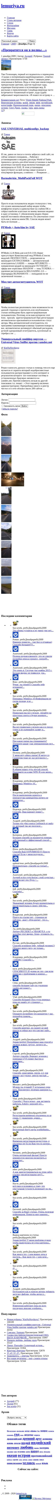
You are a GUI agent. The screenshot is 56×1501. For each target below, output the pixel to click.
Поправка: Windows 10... (25, 783)
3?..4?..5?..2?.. (13, 1353)
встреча (51, 1431)
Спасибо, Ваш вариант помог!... (28, 812)
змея (38, 102)
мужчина (21, 1451)
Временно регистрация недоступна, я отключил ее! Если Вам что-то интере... (32, 1142)
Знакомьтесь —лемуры (18, 1356)
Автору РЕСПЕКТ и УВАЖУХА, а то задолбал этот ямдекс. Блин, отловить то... (33, 932)
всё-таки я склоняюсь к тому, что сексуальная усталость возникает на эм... (33, 1187)
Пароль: (5, 403)
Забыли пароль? (10, 409)
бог (38, 1431)
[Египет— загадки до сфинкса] (15, 860)
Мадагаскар (11, 1431)
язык (45, 1463)
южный (38, 1463)
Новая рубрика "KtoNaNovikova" (23, 1319)
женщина (47, 1439)
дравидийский (14, 1439)
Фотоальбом (13, 25)
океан (37, 105)
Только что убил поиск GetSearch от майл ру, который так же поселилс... (33, 824)
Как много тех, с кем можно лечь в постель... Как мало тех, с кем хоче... (30, 1255)
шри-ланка (39, 108)
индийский (46, 102)
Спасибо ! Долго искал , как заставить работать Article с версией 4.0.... (31, 1102)
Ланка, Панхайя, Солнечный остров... (25, 1345)
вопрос (44, 1431)
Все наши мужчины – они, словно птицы (27, 1358)
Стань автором (14, 20)
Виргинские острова (11, 102)
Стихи (10, 23)
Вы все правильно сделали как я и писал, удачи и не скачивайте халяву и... (33, 728)
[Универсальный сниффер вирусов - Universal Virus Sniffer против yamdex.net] (15, 637)
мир (15, 1451)
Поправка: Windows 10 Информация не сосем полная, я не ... (32, 699)
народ (35, 1451)
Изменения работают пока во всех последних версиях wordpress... (29, 1307)
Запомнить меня (12, 406)
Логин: (4, 400)
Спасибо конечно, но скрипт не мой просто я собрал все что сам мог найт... (32, 1029)
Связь (9, 30)
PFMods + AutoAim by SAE (18, 227)
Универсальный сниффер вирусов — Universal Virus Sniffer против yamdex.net (26, 340)
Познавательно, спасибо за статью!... (31, 866)
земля (32, 102)
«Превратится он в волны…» (24, 50)
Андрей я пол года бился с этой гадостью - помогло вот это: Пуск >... (34, 878)
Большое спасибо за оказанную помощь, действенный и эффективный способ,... (32, 838)
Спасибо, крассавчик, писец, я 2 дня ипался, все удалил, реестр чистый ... (31, 1074)
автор (27, 1431)
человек (29, 1463)
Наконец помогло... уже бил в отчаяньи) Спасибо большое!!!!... (32, 643)
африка (33, 1431)
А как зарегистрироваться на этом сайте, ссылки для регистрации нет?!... (33, 1173)
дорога (37, 1435)
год (16, 1434)
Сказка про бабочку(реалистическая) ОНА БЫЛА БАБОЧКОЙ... (28, 1336)
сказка (24, 108)
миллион (10, 1451)
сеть (20, 1459)
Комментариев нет (10, 100)
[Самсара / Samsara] (15, 1150)
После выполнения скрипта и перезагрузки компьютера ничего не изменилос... (30, 798)
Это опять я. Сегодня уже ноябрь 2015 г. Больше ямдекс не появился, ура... (32, 671)
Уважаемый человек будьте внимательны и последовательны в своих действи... (34, 904)
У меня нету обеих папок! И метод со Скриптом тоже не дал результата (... (31, 756)
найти (28, 1451)
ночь (41, 1451)
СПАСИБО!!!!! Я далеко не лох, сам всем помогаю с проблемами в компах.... (33, 972)
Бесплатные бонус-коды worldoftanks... (31, 1129)
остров (4, 108)
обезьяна (47, 1451)
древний (28, 1438)
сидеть (25, 1459)
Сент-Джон (14, 108)
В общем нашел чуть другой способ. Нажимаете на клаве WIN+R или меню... (33, 770)
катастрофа (6, 105)
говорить (10, 1435)
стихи (30, 1459)
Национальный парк (23, 105)
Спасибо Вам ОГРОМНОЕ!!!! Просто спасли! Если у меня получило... (31, 853)
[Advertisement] (14, 1378)
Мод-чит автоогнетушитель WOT (22, 281)
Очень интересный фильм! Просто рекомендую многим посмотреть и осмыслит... (30, 1158)
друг (38, 1438)
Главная (11, 17)
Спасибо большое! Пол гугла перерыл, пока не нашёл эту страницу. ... (32, 1000)
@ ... (15, 1200)
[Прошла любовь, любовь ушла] (15, 1181)
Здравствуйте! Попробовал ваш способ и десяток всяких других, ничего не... (33, 1043)
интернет (13, 1447)
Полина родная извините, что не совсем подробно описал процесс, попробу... (32, 657)
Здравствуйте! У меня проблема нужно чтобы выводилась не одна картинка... (32, 1241)
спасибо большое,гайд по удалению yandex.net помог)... (30, 986)
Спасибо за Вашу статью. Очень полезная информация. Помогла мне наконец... (33, 1213)
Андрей (28, 56)
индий (25, 1443)
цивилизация (14, 1463)
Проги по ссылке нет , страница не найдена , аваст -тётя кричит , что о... (31, 918)
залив (25, 102)
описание (46, 105)
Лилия (10, 1404)
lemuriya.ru (13, 5)
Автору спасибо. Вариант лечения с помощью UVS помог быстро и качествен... (30, 1059)
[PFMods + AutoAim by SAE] (15, 625)
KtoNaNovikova (11, 348)
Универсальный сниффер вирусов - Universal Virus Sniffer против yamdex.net (29, 1325)
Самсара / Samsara (15, 1332)
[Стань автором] (15, 1124)
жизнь (10, 1443)
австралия (20, 1431)
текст (41, 1459)
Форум (10, 33)
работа (9, 1459)
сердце (15, 1459)
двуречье (28, 1435)
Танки (7, 134)
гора (21, 1435)
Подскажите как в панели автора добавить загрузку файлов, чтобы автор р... (33, 1292)
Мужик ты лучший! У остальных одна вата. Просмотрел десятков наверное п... (32, 1088)
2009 (13, 44)
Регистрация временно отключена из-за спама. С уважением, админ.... (32, 1116)
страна (36, 1459)
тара (31, 108)
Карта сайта (13, 36)
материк (44, 1447)
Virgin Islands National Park (38, 100)
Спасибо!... (18, 891)
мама (36, 1448)
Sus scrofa (11, 1406)
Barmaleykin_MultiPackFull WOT (22, 178)
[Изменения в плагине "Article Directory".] (15, 1096)
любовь (26, 1447)
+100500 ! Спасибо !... (23, 960)
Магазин (11, 28)
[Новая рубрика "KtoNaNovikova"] (15, 1110)
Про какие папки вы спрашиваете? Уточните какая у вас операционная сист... (33, 742)
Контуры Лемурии (16, 1350)
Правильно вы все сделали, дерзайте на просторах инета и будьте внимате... (32, 714)
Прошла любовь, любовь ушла (22, 1340)
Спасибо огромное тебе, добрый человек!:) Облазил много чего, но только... (34, 946)
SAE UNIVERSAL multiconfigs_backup (25, 128)
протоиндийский (41, 1455)
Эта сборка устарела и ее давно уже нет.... (33, 630)
